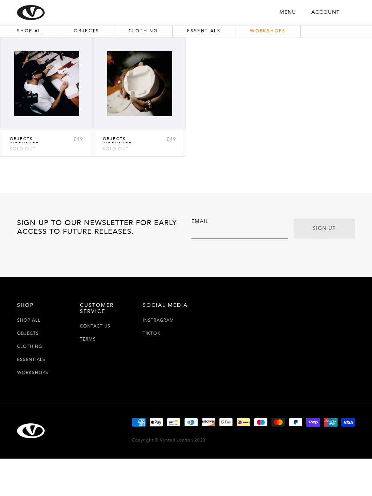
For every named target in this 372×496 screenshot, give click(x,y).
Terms (88, 339)
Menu (287, 12)
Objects (28, 333)
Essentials (31, 359)
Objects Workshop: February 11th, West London (31, 139)
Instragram (158, 320)
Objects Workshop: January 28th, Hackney (123, 139)
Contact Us (95, 326)
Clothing (29, 346)
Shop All (28, 320)
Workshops (32, 372)
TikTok (152, 333)
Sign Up (324, 228)
